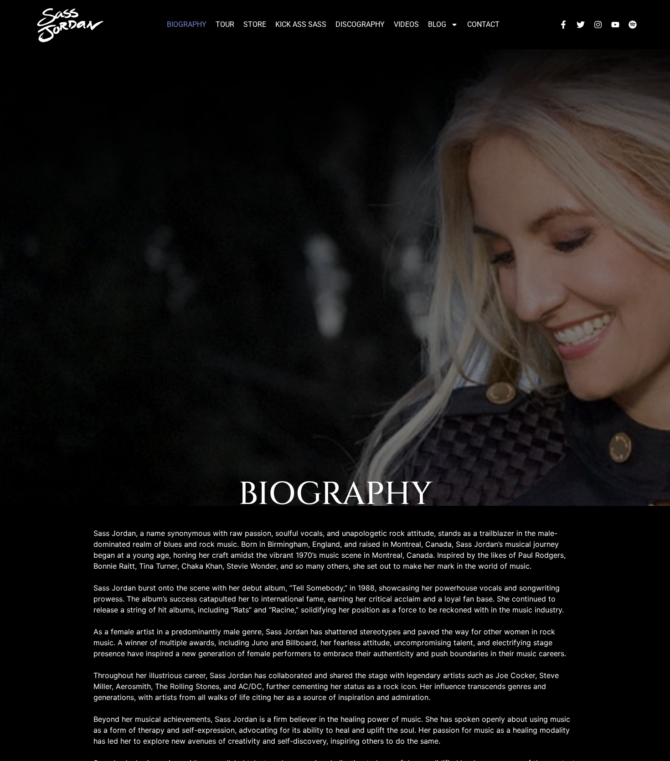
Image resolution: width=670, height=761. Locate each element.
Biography (186, 24)
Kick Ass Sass (300, 24)
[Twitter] (581, 25)
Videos (406, 24)
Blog (437, 24)
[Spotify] (633, 25)
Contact (483, 24)
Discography (360, 24)
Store (254, 24)
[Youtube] (615, 25)
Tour (225, 24)
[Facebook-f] (563, 25)
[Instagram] (598, 25)
